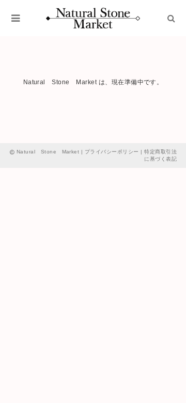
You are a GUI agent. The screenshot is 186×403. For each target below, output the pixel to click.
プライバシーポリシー (112, 151)
